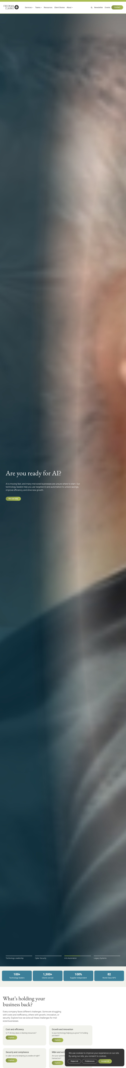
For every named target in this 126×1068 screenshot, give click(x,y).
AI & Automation (70, 958)
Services (28, 7)
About (69, 7)
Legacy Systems (100, 958)
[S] (91, 7)
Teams (37, 7)
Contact (117, 7)
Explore (11, 1038)
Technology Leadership (15, 958)
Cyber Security (40, 958)
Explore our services (16, 508)
